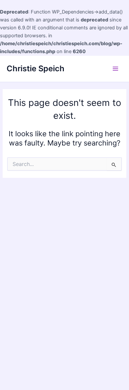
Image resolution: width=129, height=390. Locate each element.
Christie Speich (35, 68)
